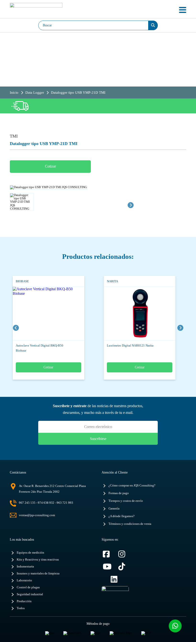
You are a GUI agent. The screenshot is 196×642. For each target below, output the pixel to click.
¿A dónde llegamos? (122, 516)
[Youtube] (108, 567)
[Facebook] (108, 554)
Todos (21, 608)
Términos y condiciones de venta (130, 524)
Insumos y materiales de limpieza (38, 573)
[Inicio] (36, 10)
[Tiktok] (123, 567)
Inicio (14, 92)
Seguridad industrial (30, 594)
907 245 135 (27, 502)
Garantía (114, 508)
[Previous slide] (16, 328)
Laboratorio (24, 580)
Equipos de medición (30, 552)
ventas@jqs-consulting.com (37, 515)
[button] (22, 205)
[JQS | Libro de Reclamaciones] (115, 595)
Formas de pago (119, 493)
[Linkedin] (116, 579)
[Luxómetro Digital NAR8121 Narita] (133, 314)
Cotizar (50, 166)
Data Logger (34, 92)
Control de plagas (28, 587)
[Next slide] (131, 205)
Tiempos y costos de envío (126, 501)
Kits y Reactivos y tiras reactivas (38, 559)
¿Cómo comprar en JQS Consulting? (132, 485)
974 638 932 (46, 502)
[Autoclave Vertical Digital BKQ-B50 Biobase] (42, 314)
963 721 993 (65, 502)
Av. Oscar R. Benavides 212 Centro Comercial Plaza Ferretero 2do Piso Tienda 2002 (52, 488)
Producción (24, 601)
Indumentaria (25, 566)
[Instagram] (123, 554)
